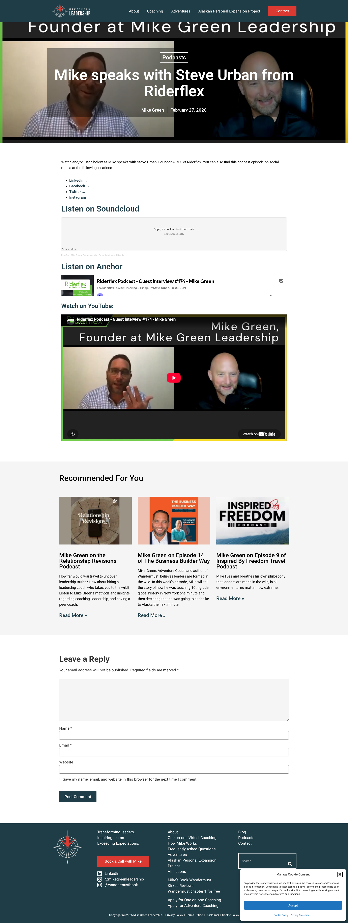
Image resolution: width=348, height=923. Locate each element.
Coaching (155, 11)
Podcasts (174, 57)
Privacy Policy (174, 915)
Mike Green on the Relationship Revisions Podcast (87, 561)
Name (65, 728)
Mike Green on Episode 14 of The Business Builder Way (174, 558)
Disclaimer (212, 915)
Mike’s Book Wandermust (189, 880)
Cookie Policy (281, 915)
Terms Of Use (194, 915)
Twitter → (77, 192)
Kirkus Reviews (181, 886)
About (134, 11)
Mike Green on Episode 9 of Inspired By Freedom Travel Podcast (251, 561)
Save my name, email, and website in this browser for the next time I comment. (130, 779)
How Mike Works (182, 843)
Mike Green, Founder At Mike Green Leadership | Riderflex (98, 255)
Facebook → (79, 186)
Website (66, 762)
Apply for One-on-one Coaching (194, 900)
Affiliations (177, 871)
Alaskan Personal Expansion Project (229, 11)
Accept (293, 905)
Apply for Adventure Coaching (193, 905)
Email (65, 745)
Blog (242, 832)
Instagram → (79, 197)
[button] (340, 874)
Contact (245, 843)
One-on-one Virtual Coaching (192, 838)
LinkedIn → (78, 180)
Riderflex (65, 255)
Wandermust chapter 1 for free (194, 891)
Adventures (180, 11)
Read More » (73, 615)
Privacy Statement (300, 915)
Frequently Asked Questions (192, 849)
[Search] (289, 864)
